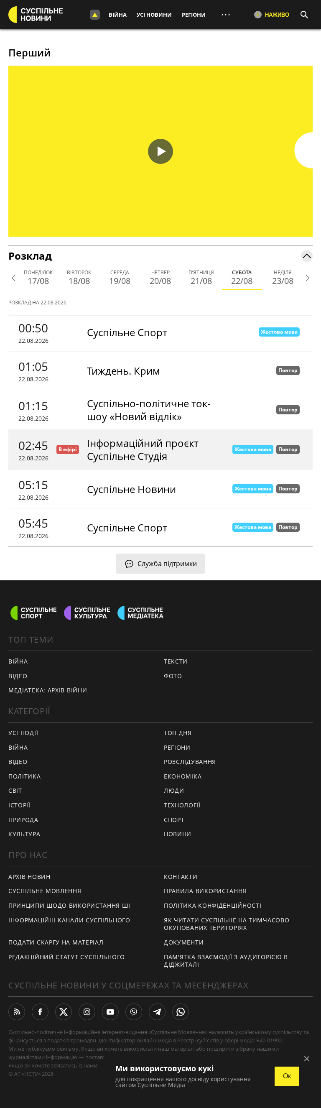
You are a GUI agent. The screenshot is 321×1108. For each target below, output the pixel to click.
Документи (184, 942)
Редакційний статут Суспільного (66, 957)
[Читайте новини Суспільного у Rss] (16, 1011)
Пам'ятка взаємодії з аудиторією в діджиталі (226, 961)
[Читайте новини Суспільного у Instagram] (87, 1011)
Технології (182, 805)
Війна (118, 14)
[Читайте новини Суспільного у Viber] (133, 1011)
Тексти (176, 661)
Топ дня (178, 733)
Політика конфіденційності (213, 905)
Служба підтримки (167, 563)
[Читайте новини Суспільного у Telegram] (157, 1011)
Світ (15, 790)
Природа (23, 820)
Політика (24, 776)
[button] (160, 151)
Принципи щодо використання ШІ (69, 905)
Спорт (174, 820)
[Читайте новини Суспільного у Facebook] (40, 1011)
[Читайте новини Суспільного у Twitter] (63, 1011)
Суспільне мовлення (45, 891)
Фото (173, 676)
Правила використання (205, 891)
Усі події (23, 733)
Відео (18, 676)
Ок (287, 1076)
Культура (24, 834)
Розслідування (190, 762)
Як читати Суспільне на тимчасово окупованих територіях (226, 924)
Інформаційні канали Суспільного (69, 920)
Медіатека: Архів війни (47, 690)
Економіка (182, 776)
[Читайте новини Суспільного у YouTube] (110, 1011)
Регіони (194, 14)
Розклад (30, 256)
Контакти (181, 877)
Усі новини (154, 14)
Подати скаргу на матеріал (56, 942)
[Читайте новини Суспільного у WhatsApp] (180, 1011)
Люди (174, 790)
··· (226, 14)
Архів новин (29, 877)
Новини (177, 834)
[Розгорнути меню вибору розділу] (95, 15)
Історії (19, 805)
